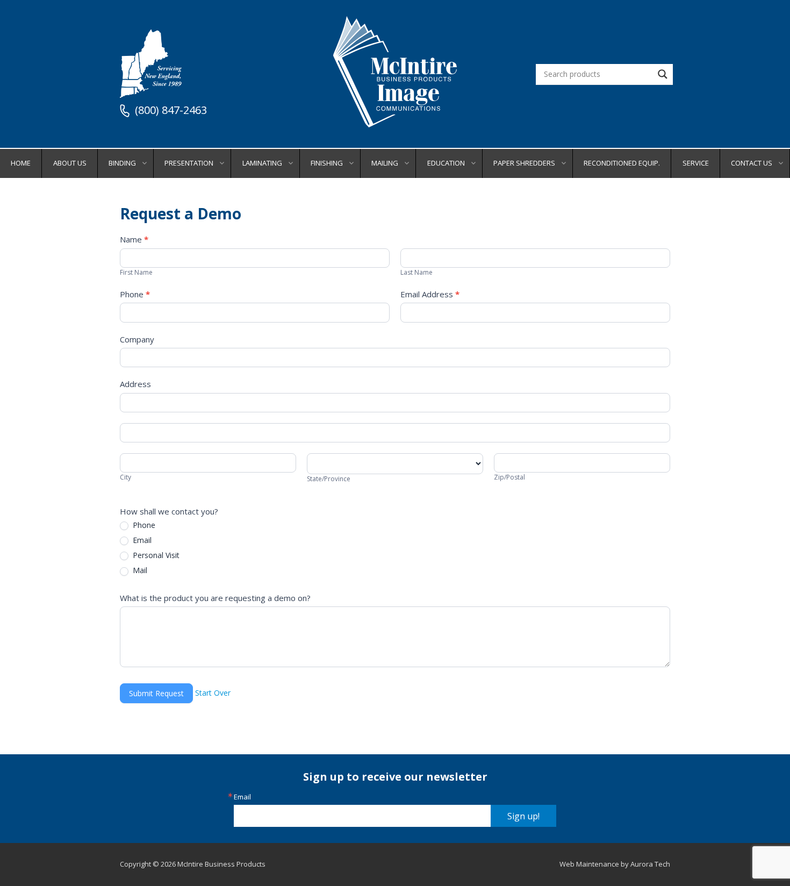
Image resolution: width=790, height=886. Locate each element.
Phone (135, 294)
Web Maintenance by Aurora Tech (614, 864)
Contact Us (751, 163)
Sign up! (523, 816)
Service (696, 163)
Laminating (262, 163)
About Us (70, 163)
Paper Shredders (524, 163)
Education (446, 163)
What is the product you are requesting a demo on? (215, 597)
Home (21, 163)
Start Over (213, 693)
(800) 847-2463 (171, 110)
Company (137, 339)
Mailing (384, 163)
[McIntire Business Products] (395, 123)
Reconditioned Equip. (622, 163)
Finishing (327, 163)
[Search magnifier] (662, 74)
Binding (122, 163)
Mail (139, 570)
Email (141, 540)
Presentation (188, 163)
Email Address (429, 294)
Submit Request (156, 693)
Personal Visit (155, 555)
